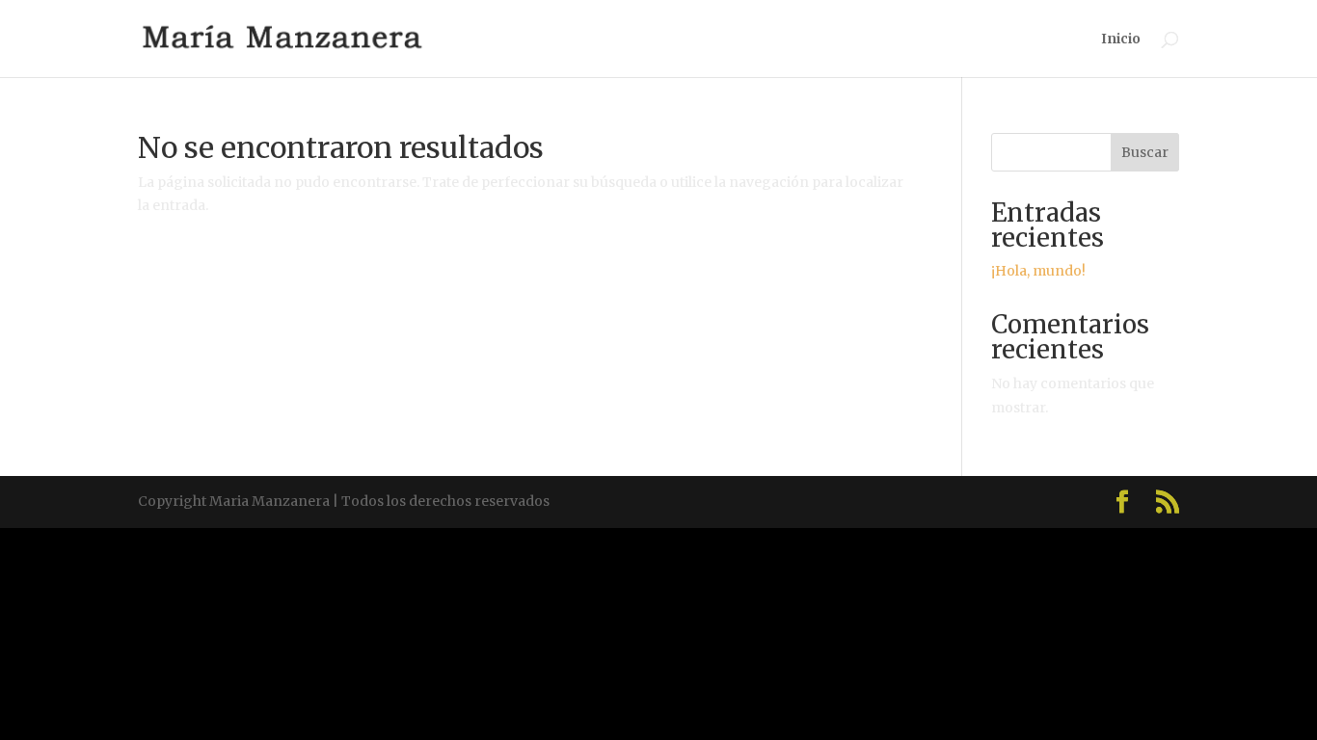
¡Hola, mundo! (1038, 270)
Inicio (1121, 39)
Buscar (1145, 152)
